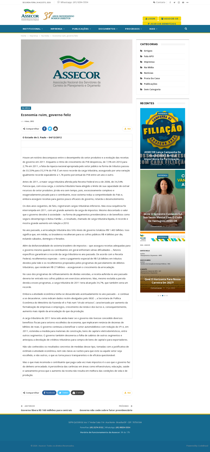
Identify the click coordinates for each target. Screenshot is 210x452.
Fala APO (149, 56)
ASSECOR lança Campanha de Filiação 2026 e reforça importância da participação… (162, 155)
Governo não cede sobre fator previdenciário (106, 410)
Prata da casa (152, 78)
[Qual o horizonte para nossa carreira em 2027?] (162, 262)
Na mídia (26, 108)
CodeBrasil (203, 445)
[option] (162, 201)
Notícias (148, 72)
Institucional (32, 29)
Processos (132, 29)
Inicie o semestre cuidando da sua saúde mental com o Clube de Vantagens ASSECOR (162, 217)
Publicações (80, 29)
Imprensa (56, 29)
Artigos (148, 50)
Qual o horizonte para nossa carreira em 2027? (163, 281)
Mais (152, 29)
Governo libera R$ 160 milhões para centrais (46, 410)
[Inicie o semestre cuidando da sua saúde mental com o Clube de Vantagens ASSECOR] (162, 200)
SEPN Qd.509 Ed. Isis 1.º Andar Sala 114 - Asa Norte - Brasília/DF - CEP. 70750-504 (105, 422)
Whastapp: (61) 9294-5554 (74, 2)
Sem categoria (152, 89)
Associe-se (171, 18)
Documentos (107, 29)
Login (151, 18)
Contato (160, 2)
